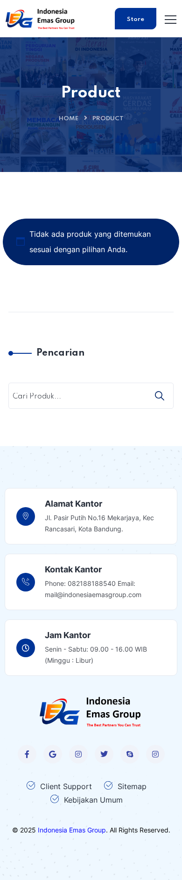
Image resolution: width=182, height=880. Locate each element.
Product (108, 119)
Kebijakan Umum (93, 799)
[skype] (129, 754)
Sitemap (132, 786)
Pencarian (60, 353)
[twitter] (104, 754)
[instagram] (78, 754)
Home (68, 119)
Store (135, 19)
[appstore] (52, 754)
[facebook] (27, 754)
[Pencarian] (160, 396)
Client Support (66, 786)
